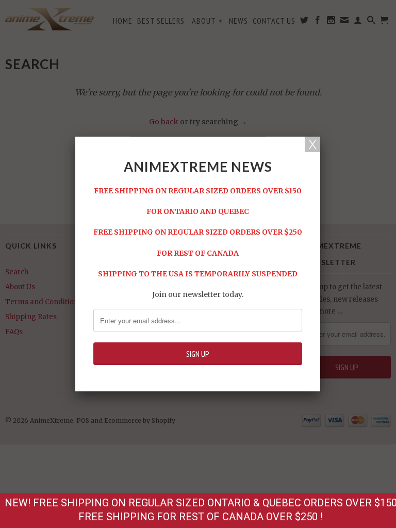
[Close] (312, 144)
